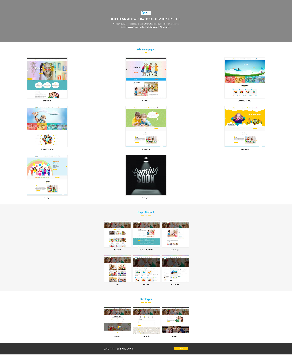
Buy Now (181, 348)
